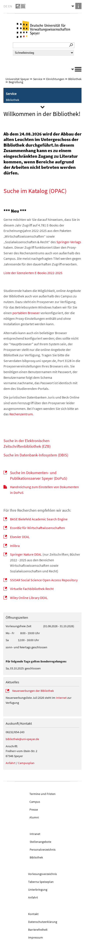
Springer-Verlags (68, 242)
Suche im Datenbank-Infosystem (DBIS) (35, 455)
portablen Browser (26, 313)
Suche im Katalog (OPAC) (34, 191)
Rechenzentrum (21, 414)
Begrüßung (16, 82)
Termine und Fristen (42, 794)
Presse (33, 809)
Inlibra (15, 545)
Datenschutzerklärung (42, 922)
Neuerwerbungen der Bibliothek (33, 691)
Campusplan (26, 763)
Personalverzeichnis (43, 849)
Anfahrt (10, 763)
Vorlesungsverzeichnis (42, 874)
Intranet (35, 834)
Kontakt (33, 914)
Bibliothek (75, 79)
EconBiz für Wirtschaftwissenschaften (37, 528)
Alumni (34, 817)
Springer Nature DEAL (26, 554)
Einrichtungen (55, 79)
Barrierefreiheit (38, 930)
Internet (61, 698)
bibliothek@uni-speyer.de (22, 739)
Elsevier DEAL (20, 537)
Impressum (35, 937)
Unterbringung (37, 890)
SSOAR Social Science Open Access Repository (44, 580)
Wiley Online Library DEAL (29, 597)
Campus (34, 802)
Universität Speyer (17, 79)
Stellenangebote (40, 842)
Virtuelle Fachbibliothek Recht (32, 589)
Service (37, 79)
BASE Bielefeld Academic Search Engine (39, 519)
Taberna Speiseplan (41, 882)
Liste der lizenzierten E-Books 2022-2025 (32, 273)
